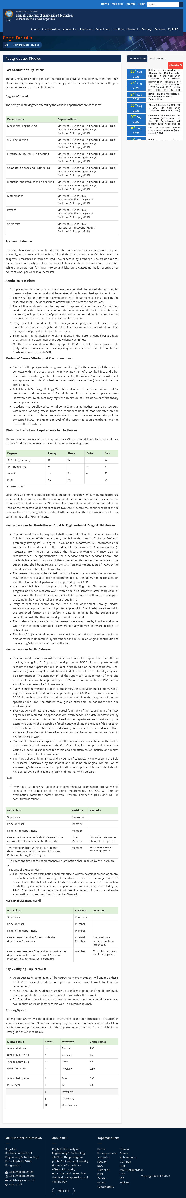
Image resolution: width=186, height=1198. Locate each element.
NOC (100, 1166)
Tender (101, 1178)
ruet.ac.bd (15, 1184)
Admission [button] (86, 29)
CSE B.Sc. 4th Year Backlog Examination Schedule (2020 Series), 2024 (164, 130)
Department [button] (103, 29)
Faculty (102, 1161)
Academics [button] (69, 29)
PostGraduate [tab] (157, 58)
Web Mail (117, 4)
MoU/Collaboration (132, 1170)
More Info (63, 1191)
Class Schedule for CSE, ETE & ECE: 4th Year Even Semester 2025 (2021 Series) (164, 108)
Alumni (130, 4)
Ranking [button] (146, 29)
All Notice (174, 65)
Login (141, 4)
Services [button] (160, 29)
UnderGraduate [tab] (137, 58)
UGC (123, 1174)
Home (105, 4)
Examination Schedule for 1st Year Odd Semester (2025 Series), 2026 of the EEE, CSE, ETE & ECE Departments (164, 87)
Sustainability (105, 1187)
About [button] (34, 29)
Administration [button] (51, 29)
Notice (101, 1182)
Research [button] (132, 29)
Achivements (128, 1157)
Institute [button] (119, 29)
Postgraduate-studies (26, 45)
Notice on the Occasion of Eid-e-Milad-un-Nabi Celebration (164, 96)
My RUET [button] (173, 29)
